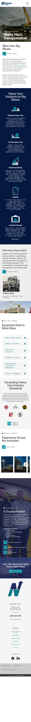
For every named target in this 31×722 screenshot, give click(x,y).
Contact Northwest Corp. (15, 619)
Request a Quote (12, 53)
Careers (15, 647)
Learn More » (15, 239)
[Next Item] (26, 464)
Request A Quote (15, 644)
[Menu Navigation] (27, 3)
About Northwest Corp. (15, 542)
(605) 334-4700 (15, 616)
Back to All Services (11, 31)
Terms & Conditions (5, 665)
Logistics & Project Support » (13, 536)
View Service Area (15, 612)
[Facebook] (13, 658)
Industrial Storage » (11, 535)
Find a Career (12, 552)
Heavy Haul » (9, 533)
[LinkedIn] (18, 658)
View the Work (10, 447)
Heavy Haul (15, 641)
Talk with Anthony (12, 271)
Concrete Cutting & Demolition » (14, 532)
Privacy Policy (18, 665)
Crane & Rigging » (11, 530)
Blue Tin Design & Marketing (18, 675)
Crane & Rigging (15, 635)
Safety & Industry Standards (15, 424)
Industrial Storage (15, 638)
